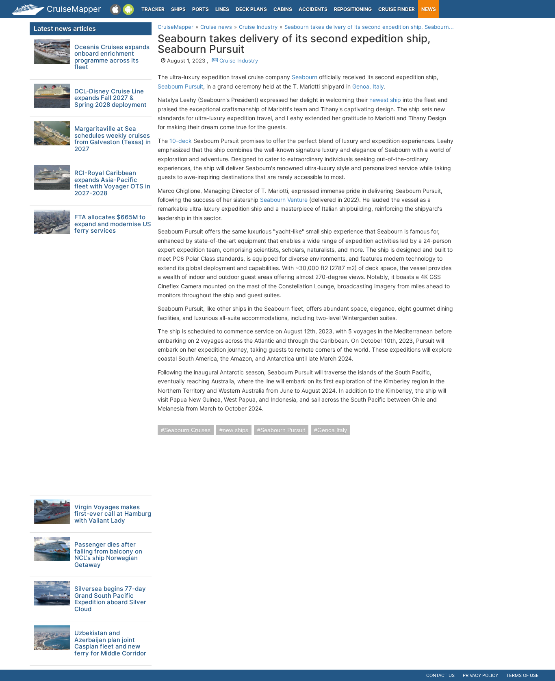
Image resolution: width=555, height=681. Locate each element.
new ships (235, 430)
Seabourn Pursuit (180, 86)
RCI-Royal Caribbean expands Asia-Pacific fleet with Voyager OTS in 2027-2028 (112, 183)
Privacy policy (480, 675)
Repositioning (353, 9)
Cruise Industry (238, 60)
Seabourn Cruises (187, 430)
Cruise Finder (396, 9)
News (428, 9)
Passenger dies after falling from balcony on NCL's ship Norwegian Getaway (108, 554)
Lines (222, 9)
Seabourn (304, 77)
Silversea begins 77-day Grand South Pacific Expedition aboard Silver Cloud (110, 599)
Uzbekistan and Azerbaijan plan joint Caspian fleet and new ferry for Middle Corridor (110, 643)
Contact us (440, 675)
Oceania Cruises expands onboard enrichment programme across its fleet (112, 57)
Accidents (313, 9)
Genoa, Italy (368, 86)
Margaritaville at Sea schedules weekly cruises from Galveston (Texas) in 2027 (112, 138)
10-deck (180, 140)
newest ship (385, 99)
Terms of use (522, 675)
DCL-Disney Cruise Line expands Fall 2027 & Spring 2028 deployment (110, 98)
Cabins (282, 9)
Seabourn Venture (284, 199)
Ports (200, 9)
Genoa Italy (332, 430)
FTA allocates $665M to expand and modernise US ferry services (112, 224)
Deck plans (251, 9)
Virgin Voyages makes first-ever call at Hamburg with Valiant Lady (112, 514)
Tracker (153, 9)
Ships (178, 9)
